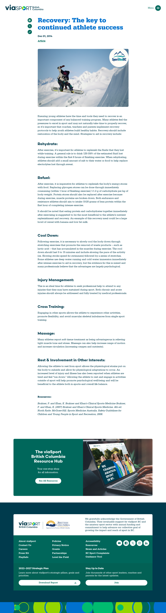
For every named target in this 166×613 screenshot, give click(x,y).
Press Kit (24, 553)
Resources (91, 545)
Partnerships (59, 553)
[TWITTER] (30, 26)
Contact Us (25, 545)
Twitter (133, 543)
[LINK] (30, 32)
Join (116, 582)
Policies (56, 541)
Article (42, 41)
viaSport (24, 7)
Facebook (126, 543)
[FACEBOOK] (30, 20)
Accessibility (93, 541)
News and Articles (96, 549)
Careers (23, 549)
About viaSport (27, 541)
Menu (151, 7)
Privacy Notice (60, 545)
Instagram (139, 543)
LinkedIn (146, 543)
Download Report (48, 582)
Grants (56, 549)
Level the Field (60, 557)
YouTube (119, 543)
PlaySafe (23, 557)
